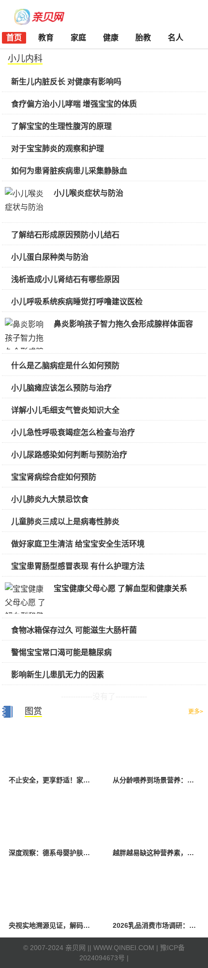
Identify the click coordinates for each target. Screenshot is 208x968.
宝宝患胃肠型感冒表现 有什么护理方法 (78, 566)
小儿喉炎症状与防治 (88, 193)
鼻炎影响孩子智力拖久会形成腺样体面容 (123, 324)
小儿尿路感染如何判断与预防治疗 (69, 455)
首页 (14, 37)
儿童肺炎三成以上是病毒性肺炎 (65, 521)
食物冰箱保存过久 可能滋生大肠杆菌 (74, 630)
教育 (46, 37)
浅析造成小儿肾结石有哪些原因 (65, 279)
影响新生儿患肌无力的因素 (57, 675)
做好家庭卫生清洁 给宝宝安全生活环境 (78, 544)
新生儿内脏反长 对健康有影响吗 (66, 82)
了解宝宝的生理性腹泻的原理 (61, 126)
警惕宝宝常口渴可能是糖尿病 (61, 652)
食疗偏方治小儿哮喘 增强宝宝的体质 (74, 104)
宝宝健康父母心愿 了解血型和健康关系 (120, 588)
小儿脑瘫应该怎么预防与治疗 (61, 388)
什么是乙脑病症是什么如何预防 (65, 365)
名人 (175, 37)
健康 (111, 37)
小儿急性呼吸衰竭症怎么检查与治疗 (73, 432)
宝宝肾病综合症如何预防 (53, 477)
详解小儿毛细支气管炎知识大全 (65, 410)
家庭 (78, 37)
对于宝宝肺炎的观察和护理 (57, 148)
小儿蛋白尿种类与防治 (50, 257)
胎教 (143, 37)
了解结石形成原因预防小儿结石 (65, 235)
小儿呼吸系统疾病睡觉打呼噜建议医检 (77, 301)
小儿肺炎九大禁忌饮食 (50, 499)
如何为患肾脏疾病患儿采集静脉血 (69, 171)
